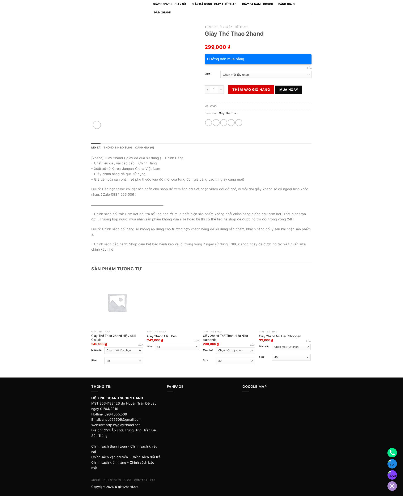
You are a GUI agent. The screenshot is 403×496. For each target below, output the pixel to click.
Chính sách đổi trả (145, 457)
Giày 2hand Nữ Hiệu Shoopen (280, 336)
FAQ (153, 480)
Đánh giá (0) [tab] (144, 147)
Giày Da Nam (251, 4)
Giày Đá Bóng (202, 4)
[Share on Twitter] (216, 122)
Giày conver (162, 4)
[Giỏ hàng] (309, 7)
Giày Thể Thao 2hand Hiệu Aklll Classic (113, 337)
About (96, 480)
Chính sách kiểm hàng (108, 462)
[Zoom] (97, 125)
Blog (127, 480)
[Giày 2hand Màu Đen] (173, 302)
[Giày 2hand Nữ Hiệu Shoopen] (285, 302)
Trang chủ (213, 27)
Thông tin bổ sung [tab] (117, 147)
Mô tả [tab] (96, 147)
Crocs (268, 4)
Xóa (309, 67)
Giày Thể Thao (225, 4)
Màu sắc (96, 350)
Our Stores (112, 480)
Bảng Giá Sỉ (287, 4)
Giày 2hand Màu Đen (162, 336)
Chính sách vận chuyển (109, 457)
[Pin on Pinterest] (231, 122)
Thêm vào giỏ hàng (251, 89)
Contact (140, 480)
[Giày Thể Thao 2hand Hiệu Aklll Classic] (117, 302)
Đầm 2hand (162, 12)
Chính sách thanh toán (109, 446)
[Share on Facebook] (208, 122)
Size (207, 74)
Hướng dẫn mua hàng (225, 59)
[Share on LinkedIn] (238, 122)
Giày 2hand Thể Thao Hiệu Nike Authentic (225, 337)
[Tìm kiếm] (303, 7)
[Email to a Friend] (223, 122)
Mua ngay (288, 90)
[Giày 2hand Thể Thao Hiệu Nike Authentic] (229, 302)
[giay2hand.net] (119, 7)
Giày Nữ (180, 4)
